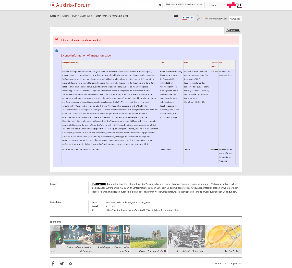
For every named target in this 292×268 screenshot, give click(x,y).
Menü (214, 5)
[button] (188, 18)
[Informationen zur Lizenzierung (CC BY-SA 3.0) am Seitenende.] (233, 30)
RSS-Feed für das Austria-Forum (70, 263)
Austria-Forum (73, 4)
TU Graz (234, 5)
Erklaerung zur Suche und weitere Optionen (183, 4)
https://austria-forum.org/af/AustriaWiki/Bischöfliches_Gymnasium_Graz (142, 209)
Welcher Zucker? (232, 251)
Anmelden (235, 18)
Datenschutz (221, 263)
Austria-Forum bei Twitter (61, 263)
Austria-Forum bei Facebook (53, 263)
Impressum (236, 263)
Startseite (53, 5)
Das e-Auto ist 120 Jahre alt (189, 251)
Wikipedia (150, 183)
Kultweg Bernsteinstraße (151, 251)
